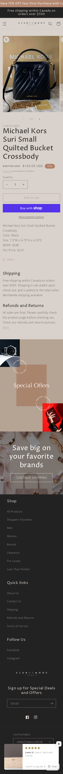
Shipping (7, 171)
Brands (11, 544)
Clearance (13, 552)
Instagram (13, 658)
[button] (5, 24)
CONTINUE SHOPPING (31, 478)
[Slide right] (39, 119)
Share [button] (10, 259)
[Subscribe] (52, 703)
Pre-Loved (13, 561)
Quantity (8, 177)
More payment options (31, 216)
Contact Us (14, 601)
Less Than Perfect (18, 569)
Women (12, 536)
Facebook (13, 650)
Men (10, 528)
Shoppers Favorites (19, 519)
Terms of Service (17, 626)
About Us (13, 593)
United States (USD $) (30, 742)
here (6, 327)
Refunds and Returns (20, 617)
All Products (14, 511)
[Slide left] (23, 119)
